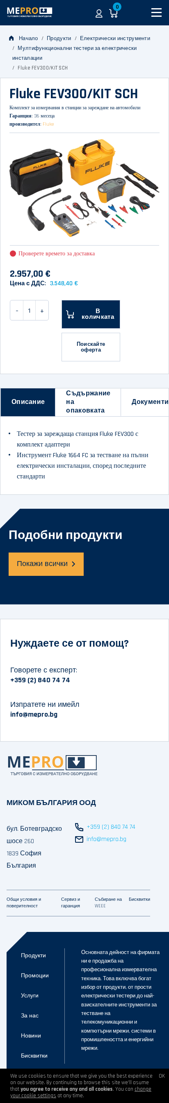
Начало (28, 38)
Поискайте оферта (91, 347)
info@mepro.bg (33, 714)
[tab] (28, 402)
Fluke (48, 124)
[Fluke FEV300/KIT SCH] (84, 188)
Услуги (30, 995)
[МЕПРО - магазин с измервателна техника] (30, 12)
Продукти (59, 38)
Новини (31, 1036)
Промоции (35, 975)
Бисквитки (34, 1056)
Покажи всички (42, 563)
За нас (30, 1016)
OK (162, 1076)
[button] (99, 12)
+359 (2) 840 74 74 (40, 680)
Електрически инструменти (115, 38)
